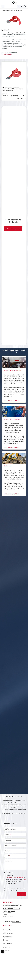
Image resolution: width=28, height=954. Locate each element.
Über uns (5, 940)
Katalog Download (8, 933)
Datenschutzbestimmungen (14, 877)
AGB (25, 879)
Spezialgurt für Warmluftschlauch (11, 87)
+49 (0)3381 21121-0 (11, 908)
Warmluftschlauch (6, 54)
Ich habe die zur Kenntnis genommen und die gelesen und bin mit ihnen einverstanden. (16, 879)
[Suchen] (18, 6)
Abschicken (22, 894)
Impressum (6, 950)
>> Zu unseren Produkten (11, 400)
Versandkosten (7, 929)
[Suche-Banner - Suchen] (19, 228)
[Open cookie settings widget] (2, 951)
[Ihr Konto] (21, 6)
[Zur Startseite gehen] (14, 2)
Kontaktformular (16, 921)
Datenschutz (6, 947)
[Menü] (2, 6)
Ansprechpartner (7, 936)
